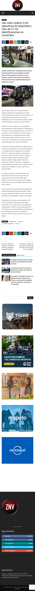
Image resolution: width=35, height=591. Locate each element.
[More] (31, 42)
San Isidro (8, 17)
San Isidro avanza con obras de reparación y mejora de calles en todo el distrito (21, 270)
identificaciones (12, 221)
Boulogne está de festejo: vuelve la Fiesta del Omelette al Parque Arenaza (22, 262)
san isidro (17, 223)
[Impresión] (27, 42)
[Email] (23, 42)
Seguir (30, 539)
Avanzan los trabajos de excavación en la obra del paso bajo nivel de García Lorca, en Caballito (26, 246)
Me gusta (29, 536)
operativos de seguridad (7, 223)
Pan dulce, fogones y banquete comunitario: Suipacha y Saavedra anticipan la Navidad (8, 246)
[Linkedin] (19, 42)
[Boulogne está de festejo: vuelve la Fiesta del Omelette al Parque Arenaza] (6, 262)
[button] (3, 13)
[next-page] (5, 288)
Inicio (3, 17)
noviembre (20, 221)
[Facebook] (3, 42)
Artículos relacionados (9, 255)
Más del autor (20, 255)
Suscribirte (29, 550)
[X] (7, 42)
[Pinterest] (11, 42)
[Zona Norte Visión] (17, 5)
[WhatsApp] (15, 42)
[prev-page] (3, 288)
